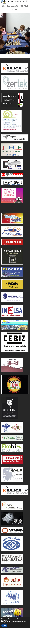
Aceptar (4, 625)
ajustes (12, 623)
